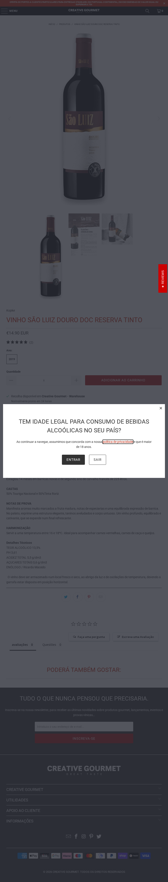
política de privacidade (118, 442)
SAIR (98, 460)
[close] (161, 408)
